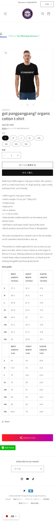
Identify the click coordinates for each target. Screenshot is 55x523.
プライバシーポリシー (33, 499)
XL (30, 138)
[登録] (41, 469)
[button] (5, 14)
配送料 (4, 128)
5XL (26, 144)
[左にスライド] (22, 105)
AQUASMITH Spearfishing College (26, 496)
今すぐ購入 (27, 172)
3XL (6, 144)
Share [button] (7, 421)
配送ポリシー (23, 503)
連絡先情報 (35, 503)
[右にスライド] (33, 105)
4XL (16, 144)
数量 (4, 150)
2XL (39, 138)
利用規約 (46, 499)
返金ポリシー (18, 499)
